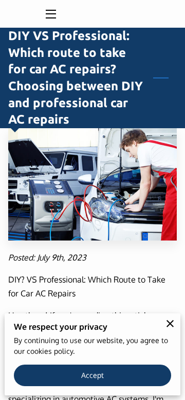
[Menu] (50, 14)
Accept (92, 375)
